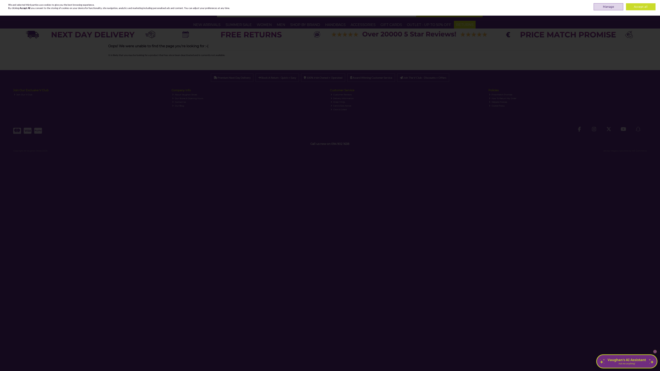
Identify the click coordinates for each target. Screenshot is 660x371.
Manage (608, 6)
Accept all (641, 6)
